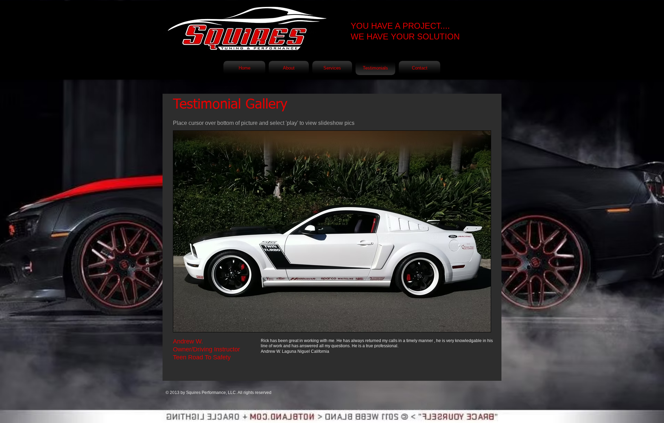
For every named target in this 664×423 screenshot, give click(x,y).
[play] (476, 326)
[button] (332, 231)
